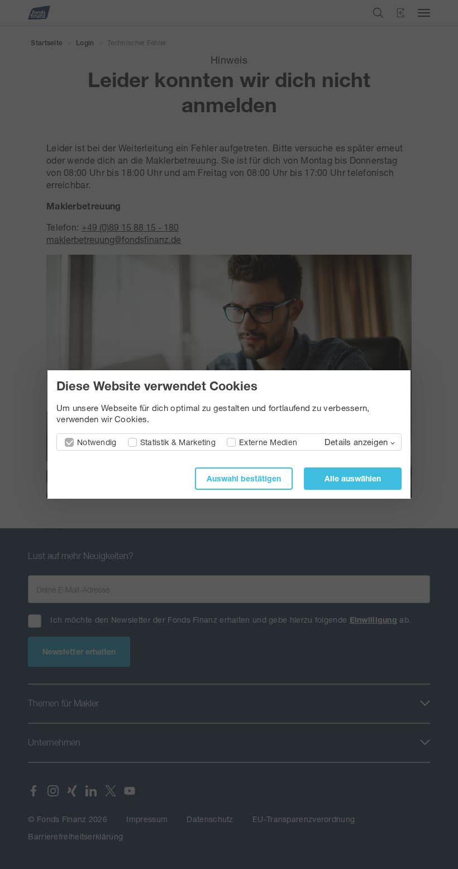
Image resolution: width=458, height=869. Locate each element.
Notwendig (97, 442)
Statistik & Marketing (178, 442)
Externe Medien (268, 442)
